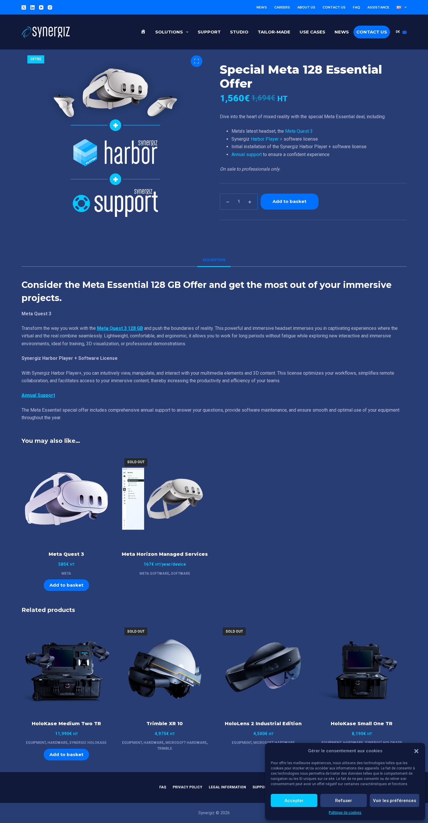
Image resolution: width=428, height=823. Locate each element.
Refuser (343, 800)
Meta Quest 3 (299, 131)
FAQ (356, 7)
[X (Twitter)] (24, 7)
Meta (66, 573)
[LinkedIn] (32, 7)
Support (209, 32)
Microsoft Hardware (186, 743)
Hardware (57, 743)
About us (306, 7)
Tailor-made (274, 32)
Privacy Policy (187, 787)
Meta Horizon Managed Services (165, 554)
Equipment (36, 743)
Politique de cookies (345, 812)
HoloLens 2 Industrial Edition (263, 723)
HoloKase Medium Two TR (66, 723)
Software (180, 573)
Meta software (154, 573)
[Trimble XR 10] (165, 668)
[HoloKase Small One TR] (361, 668)
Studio (239, 32)
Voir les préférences (394, 800)
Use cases (312, 32)
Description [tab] (214, 260)
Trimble (164, 748)
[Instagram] (50, 7)
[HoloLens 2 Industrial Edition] (263, 668)
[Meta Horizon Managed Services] (165, 499)
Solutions (169, 32)
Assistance (378, 7)
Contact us (334, 7)
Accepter (294, 800)
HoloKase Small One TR (361, 723)
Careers (282, 7)
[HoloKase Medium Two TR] (66, 668)
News (262, 7)
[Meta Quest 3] (66, 499)
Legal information (227, 787)
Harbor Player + (266, 139)
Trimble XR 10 (164, 723)
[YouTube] (41, 7)
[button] (416, 751)
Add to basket (289, 201)
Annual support (246, 154)
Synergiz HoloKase (88, 743)
